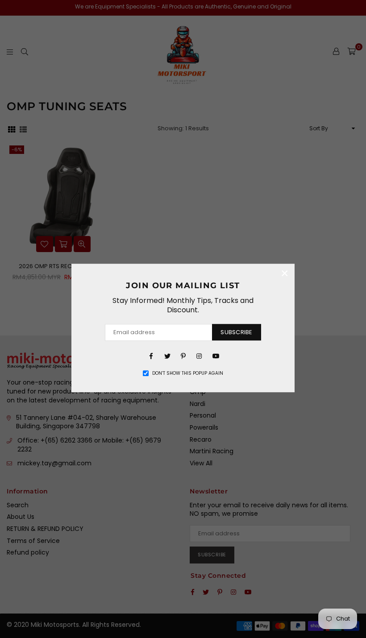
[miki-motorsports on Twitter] (167, 355)
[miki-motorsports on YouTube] (215, 355)
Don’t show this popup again (187, 373)
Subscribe (236, 332)
